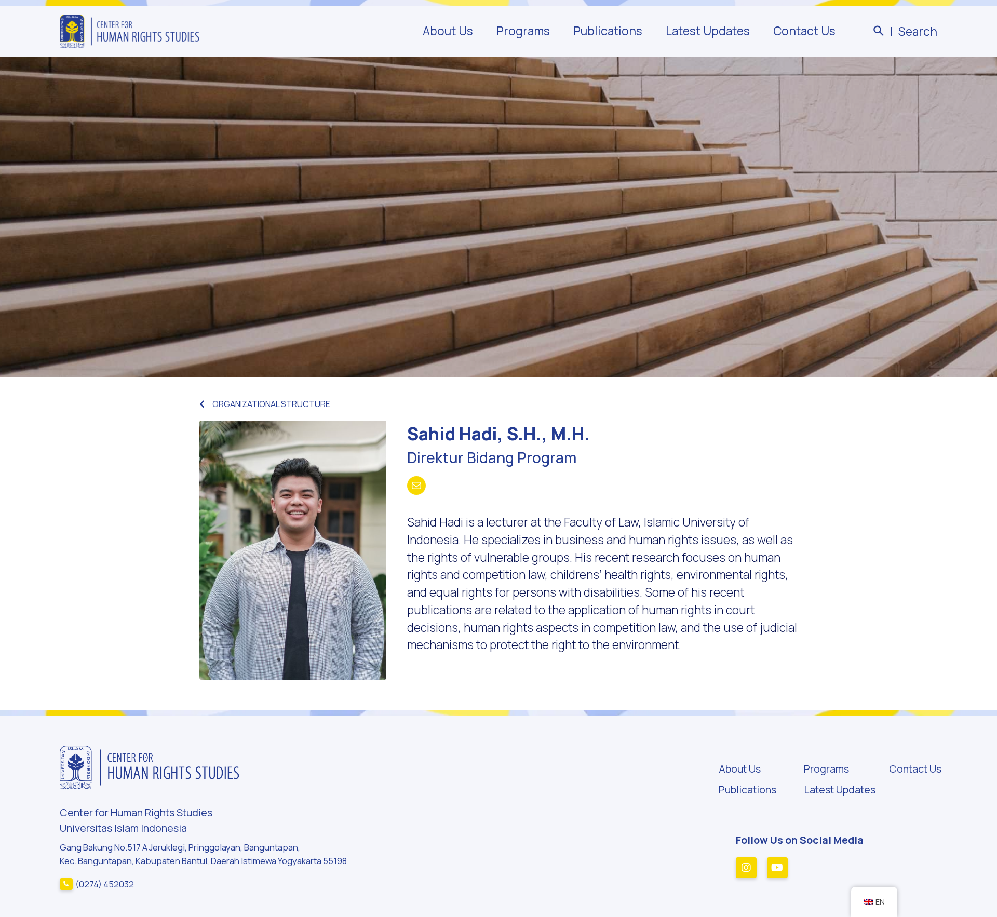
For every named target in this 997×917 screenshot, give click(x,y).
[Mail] (416, 485)
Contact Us (804, 31)
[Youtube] (777, 867)
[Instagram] (746, 867)
